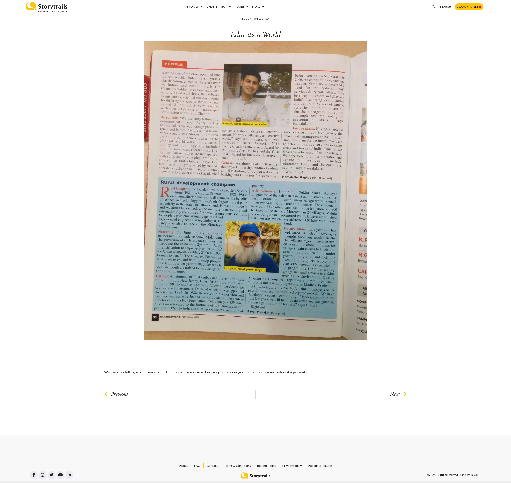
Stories (193, 6)
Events (212, 6)
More (256, 6)
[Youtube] (60, 475)
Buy (224, 6)
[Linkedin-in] (69, 475)
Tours (239, 6)
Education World (255, 18)
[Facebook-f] (34, 475)
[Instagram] (43, 475)
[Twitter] (51, 475)
